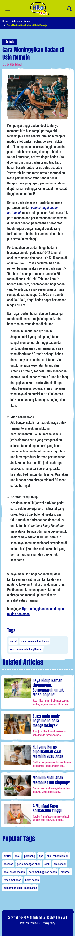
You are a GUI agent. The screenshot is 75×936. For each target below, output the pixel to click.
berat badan (32, 880)
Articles (16, 21)
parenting (29, 856)
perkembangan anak (28, 864)
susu (47, 864)
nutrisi (13, 641)
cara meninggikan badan (35, 641)
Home (5, 21)
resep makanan (12, 880)
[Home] (39, 9)
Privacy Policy (49, 923)
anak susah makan (14, 872)
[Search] (69, 8)
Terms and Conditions (30, 923)
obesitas (8, 864)
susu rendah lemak (57, 856)
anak (17, 856)
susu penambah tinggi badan (26, 649)
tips (41, 856)
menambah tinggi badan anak (20, 887)
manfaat (65, 872)
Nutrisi (27, 21)
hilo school (60, 864)
